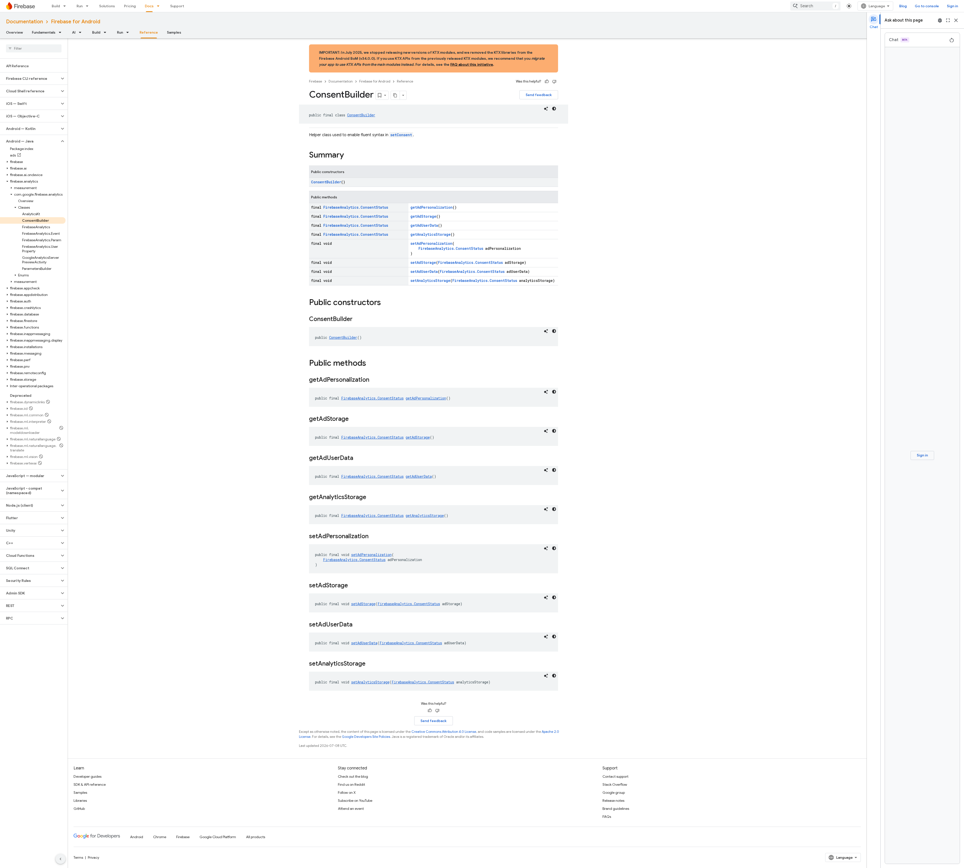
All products (255, 837)
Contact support (615, 776)
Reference (149, 32)
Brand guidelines (615, 808)
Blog (903, 6)
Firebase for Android (75, 22)
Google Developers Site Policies (366, 737)
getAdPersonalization (431, 207)
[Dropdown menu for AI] (82, 32)
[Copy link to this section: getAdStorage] (354, 419)
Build (56, 6)
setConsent (401, 134)
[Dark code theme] (554, 109)
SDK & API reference (90, 784)
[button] (29, 78)
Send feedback (539, 95)
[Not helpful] (554, 81)
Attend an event (351, 808)
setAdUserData (424, 271)
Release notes (613, 800)
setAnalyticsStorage (430, 280)
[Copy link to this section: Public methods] (371, 364)
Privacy (93, 857)
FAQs (606, 816)
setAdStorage (423, 262)
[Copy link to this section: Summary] (349, 155)
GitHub (79, 808)
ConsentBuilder (361, 115)
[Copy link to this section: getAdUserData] (358, 458)
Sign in (952, 6)
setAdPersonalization (431, 243)
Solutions (107, 6)
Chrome (159, 837)
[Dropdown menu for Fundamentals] (61, 32)
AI (74, 32)
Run (80, 6)
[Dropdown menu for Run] (89, 6)
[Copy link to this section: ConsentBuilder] (357, 320)
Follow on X (347, 792)
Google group (613, 792)
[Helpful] (547, 81)
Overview (14, 32)
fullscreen (948, 20)
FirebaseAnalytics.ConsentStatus (355, 207)
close (956, 20)
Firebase (315, 81)
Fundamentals (43, 32)
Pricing (130, 6)
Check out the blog (353, 776)
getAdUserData (424, 225)
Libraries (80, 800)
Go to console (927, 6)
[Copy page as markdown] (395, 95)
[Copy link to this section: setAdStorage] (353, 586)
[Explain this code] (546, 109)
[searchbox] (34, 48)
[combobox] (815, 6)
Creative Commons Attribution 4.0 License (443, 732)
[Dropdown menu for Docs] (160, 6)
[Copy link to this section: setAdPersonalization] (374, 537)
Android (136, 837)
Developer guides (87, 776)
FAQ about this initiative (471, 64)
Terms (78, 857)
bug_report (940, 20)
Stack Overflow (614, 784)
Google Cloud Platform (218, 837)
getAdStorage (423, 216)
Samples (174, 32)
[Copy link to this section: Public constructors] (386, 303)
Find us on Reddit (351, 784)
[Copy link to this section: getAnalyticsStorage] (371, 498)
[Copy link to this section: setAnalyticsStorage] (371, 664)
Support (177, 6)
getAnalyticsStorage (430, 234)
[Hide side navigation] (60, 859)
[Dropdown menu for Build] (66, 6)
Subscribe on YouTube (355, 800)
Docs (149, 6)
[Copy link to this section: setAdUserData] (357, 625)
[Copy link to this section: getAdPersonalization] (374, 380)
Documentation (24, 22)
